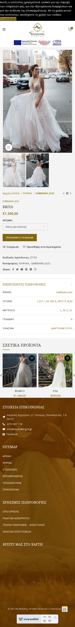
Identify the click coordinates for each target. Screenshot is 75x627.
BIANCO (20, 391)
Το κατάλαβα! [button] (8, 18)
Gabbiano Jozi (11, 201)
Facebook (12, 434)
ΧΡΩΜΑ (7, 220)
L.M (46, 301)
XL (70, 310)
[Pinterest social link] (26, 269)
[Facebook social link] (13, 269)
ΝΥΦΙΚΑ (28, 193)
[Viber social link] (35, 269)
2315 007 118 (14, 424)
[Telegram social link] (31, 269)
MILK (53, 301)
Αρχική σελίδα (11, 193)
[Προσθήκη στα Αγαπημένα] (32, 358)
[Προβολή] (8, 147)
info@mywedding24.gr (19, 429)
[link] (65, 608)
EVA (55, 391)
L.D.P (40, 301)
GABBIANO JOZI (44, 193)
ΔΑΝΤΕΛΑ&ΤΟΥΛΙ (61, 328)
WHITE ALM (65, 301)
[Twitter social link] (17, 269)
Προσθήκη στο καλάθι (19, 237)
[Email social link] (22, 269)
